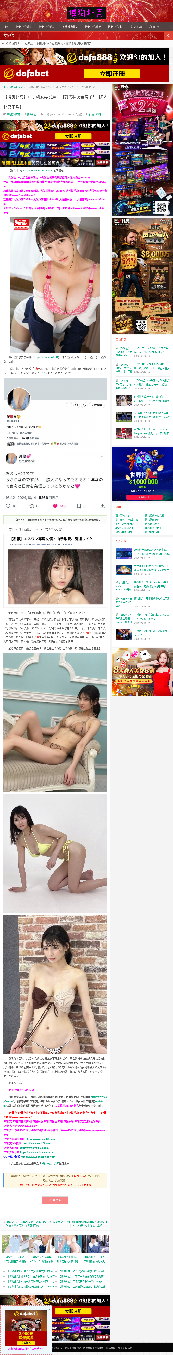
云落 (130, 1347)
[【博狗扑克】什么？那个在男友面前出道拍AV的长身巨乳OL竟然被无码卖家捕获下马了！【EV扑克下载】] (68, 1243)
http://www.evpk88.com (41, 1139)
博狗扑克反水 (152, 523)
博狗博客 (8, 35)
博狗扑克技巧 (116, 27)
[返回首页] (4, 87)
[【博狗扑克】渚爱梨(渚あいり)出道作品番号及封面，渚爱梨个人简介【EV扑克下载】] (42, 1243)
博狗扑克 (31, 114)
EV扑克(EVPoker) (24, 1090)
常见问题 (136, 27)
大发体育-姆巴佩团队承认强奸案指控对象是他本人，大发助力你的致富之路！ (81, 1223)
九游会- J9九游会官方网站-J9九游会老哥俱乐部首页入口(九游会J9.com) (49, 177)
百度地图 (88, 1347)
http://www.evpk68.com (37, 1143)
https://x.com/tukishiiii (46, 357)
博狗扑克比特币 (153, 528)
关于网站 (65, 1347)
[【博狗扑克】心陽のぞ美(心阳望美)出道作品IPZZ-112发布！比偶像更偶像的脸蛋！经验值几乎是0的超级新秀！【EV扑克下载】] (15, 1243)
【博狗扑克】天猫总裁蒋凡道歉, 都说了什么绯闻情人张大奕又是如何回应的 (29, 1223)
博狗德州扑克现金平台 (126, 519)
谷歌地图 (99, 1347)
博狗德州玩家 (16, 87)
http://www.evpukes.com (34, 1148)
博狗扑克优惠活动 (124, 523)
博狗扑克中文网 (50, 1163)
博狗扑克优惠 (47, 27)
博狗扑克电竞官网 (124, 532)
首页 (6, 27)
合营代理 (76, 1347)
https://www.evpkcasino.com (37, 1152)
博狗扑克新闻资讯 (124, 528)
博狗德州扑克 (122, 515)
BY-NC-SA (79, 1176)
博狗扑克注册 (24, 27)
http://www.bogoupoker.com (37, 170)
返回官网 (154, 27)
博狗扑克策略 (152, 532)
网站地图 (111, 1347)
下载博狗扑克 (70, 27)
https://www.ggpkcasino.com (38, 1156)
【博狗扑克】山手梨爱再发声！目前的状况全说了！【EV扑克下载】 (55, 1184)
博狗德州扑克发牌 (154, 515)
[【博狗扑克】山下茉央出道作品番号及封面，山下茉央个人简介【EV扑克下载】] (95, 1243)
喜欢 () (57, 1200)
